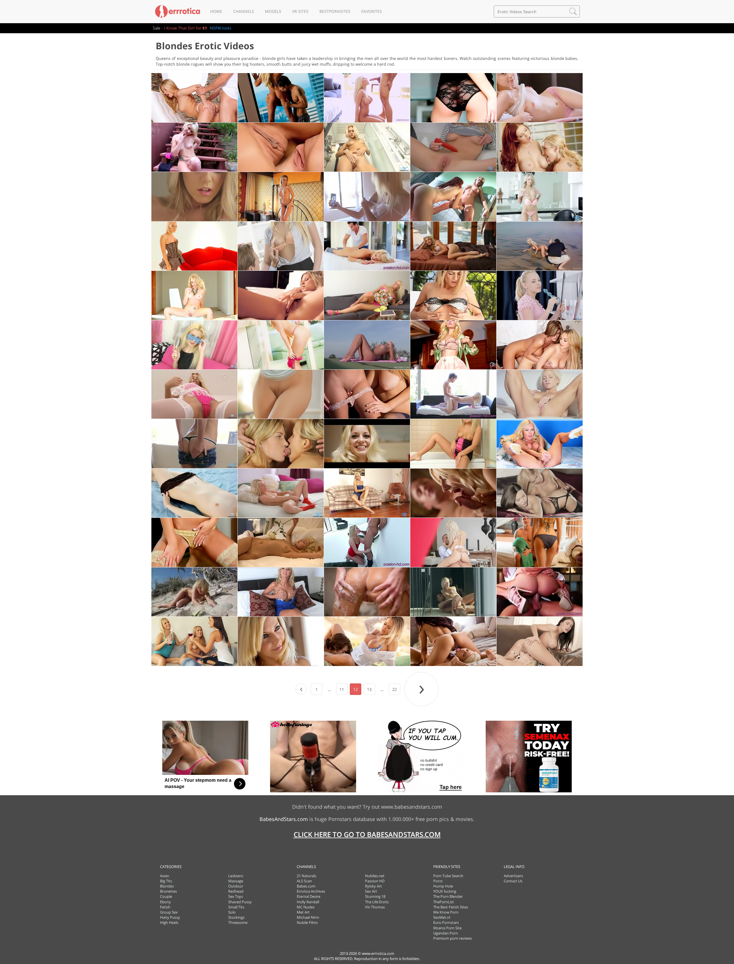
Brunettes (168, 891)
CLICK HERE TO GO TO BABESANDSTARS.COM (367, 834)
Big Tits (166, 880)
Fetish (165, 907)
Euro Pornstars (446, 922)
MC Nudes (306, 907)
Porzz (438, 880)
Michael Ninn (308, 917)
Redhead (235, 891)
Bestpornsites (334, 11)
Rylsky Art (373, 886)
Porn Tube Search (448, 875)
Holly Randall (308, 901)
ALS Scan (304, 880)
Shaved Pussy (240, 901)
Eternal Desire (308, 896)
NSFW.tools (220, 28)
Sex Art (371, 891)
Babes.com (306, 886)
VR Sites (300, 11)
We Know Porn (445, 912)
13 (369, 689)
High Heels (169, 922)
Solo (232, 912)
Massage (235, 880)
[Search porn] (573, 11)
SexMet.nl (441, 917)
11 (341, 689)
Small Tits (236, 907)
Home (216, 11)
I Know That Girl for (185, 28)
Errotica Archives (311, 891)
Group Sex (169, 912)
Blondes (167, 886)
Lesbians (235, 875)
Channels (243, 11)
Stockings (236, 917)
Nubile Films (307, 922)
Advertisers (513, 875)
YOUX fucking (444, 891)
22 (394, 689)
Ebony (165, 901)
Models (273, 11)
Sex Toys (235, 896)
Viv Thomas (375, 907)
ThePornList (443, 901)
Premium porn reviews (452, 938)
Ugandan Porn (445, 933)
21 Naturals (306, 875)
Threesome (237, 922)
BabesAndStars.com (283, 819)
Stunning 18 (375, 896)
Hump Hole (443, 886)
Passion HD (374, 880)
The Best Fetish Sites (450, 907)
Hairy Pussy (170, 917)
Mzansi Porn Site (447, 927)
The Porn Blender (448, 896)
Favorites (371, 11)
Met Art (303, 912)
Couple (166, 896)
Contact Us (513, 880)
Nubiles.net (374, 875)
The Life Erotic (377, 901)
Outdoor (235, 886)
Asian (164, 875)
